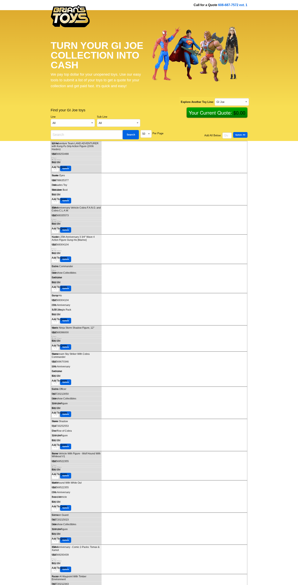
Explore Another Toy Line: (197, 101)
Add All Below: (212, 135)
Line (53, 116)
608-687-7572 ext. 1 (232, 5)
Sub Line (102, 116)
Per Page (157, 133)
